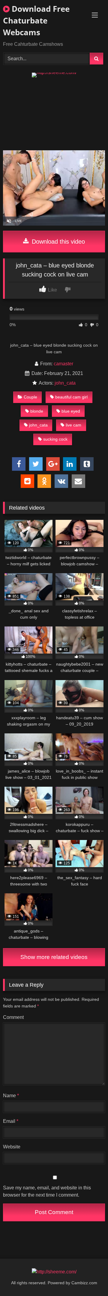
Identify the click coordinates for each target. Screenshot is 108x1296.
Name (11, 1095)
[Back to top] (89, 1278)
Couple (30, 397)
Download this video (57, 241)
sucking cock (55, 439)
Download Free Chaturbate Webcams (36, 20)
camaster (63, 363)
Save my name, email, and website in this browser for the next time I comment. (47, 1191)
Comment (13, 1017)
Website (11, 1146)
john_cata (65, 383)
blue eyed (71, 411)
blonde (36, 411)
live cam (73, 425)
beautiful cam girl (71, 397)
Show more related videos (54, 957)
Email (10, 1121)
